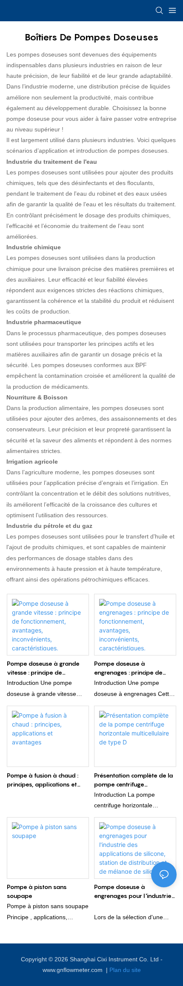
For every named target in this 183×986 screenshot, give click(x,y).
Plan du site (125, 969)
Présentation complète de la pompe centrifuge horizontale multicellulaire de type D (134, 780)
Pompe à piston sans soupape (37, 891)
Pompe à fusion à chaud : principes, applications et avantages (42, 780)
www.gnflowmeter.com (73, 969)
